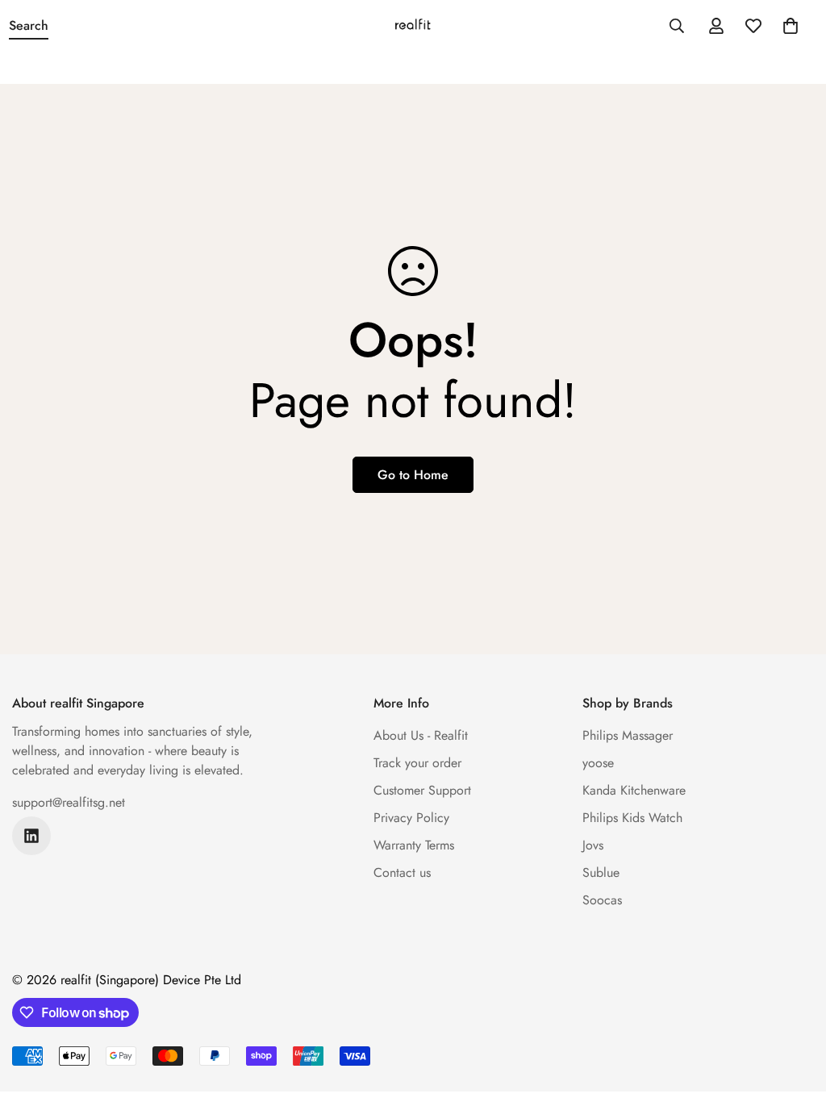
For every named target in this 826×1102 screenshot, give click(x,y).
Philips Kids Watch (632, 817)
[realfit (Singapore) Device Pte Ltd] (413, 26)
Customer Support (422, 790)
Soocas (602, 900)
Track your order (417, 762)
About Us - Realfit (420, 735)
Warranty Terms (413, 845)
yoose (598, 762)
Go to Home (413, 474)
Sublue (601, 872)
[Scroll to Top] (794, 1014)
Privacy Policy (411, 817)
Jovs (592, 845)
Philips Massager (627, 735)
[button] (790, 25)
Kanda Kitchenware (634, 790)
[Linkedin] (31, 835)
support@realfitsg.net (68, 802)
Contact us (402, 872)
